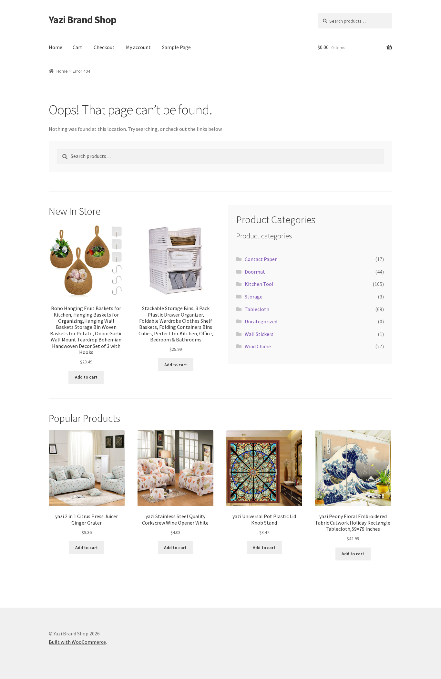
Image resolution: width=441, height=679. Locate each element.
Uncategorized (261, 321)
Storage (253, 296)
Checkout (104, 47)
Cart (77, 47)
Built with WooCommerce (77, 642)
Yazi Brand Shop (82, 19)
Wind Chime (258, 346)
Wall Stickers (259, 334)
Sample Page (176, 47)
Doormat (255, 271)
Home (55, 47)
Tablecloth (257, 309)
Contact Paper (261, 259)
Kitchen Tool (259, 284)
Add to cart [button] (86, 377)
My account (138, 47)
